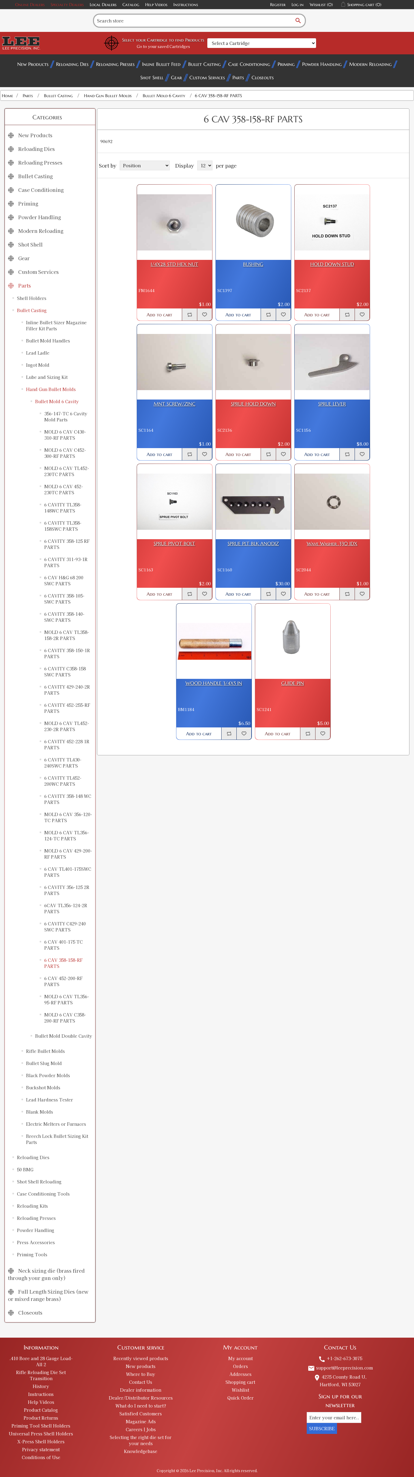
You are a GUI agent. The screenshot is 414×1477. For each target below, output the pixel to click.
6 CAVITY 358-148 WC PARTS (67, 799)
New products (140, 1366)
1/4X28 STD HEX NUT (174, 264)
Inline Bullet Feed (161, 64)
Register (277, 4)
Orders (240, 1366)
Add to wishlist (204, 314)
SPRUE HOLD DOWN (253, 404)
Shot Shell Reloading (39, 1182)
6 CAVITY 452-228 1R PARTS (66, 744)
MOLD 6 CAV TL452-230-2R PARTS (66, 726)
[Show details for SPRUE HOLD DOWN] (253, 362)
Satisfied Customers (140, 1414)
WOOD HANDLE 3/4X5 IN (213, 683)
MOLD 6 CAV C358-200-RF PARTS (65, 1018)
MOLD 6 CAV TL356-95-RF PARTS (66, 999)
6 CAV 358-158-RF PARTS (63, 963)
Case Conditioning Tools (43, 1194)
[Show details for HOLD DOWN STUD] (332, 222)
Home (7, 95)
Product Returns (41, 1418)
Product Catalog (41, 1410)
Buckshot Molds (43, 1087)
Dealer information (140, 1390)
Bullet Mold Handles (48, 341)
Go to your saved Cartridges (163, 46)
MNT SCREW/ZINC (174, 404)
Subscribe (322, 1428)
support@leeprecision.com (340, 1368)
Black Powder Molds (48, 1075)
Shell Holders (31, 298)
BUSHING (253, 264)
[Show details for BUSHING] (253, 222)
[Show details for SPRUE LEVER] (332, 362)
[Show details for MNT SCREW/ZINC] (174, 362)
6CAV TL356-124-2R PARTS (65, 908)
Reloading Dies (72, 64)
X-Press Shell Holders (41, 1441)
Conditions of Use (41, 1457)
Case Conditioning (249, 64)
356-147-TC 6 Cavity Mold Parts (65, 416)
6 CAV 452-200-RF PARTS (63, 981)
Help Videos (156, 4)
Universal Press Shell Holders (41, 1434)
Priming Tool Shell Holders (41, 1426)
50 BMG (25, 1169)
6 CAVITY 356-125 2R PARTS (66, 890)
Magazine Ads (141, 1421)
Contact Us (140, 1382)
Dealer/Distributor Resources (141, 1398)
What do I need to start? (140, 1406)
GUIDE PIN (292, 683)
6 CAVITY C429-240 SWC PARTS (65, 927)
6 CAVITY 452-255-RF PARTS (67, 708)
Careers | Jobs (141, 1429)
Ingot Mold (37, 365)
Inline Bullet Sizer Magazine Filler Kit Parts (56, 325)
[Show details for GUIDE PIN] (292, 641)
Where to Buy (140, 1374)
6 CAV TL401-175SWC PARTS (67, 872)
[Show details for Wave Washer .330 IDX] (332, 501)
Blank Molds (39, 1112)
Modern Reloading (370, 64)
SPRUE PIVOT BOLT (174, 543)
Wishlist (240, 1390)
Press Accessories (36, 1242)
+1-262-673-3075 (340, 1358)
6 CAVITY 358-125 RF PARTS (66, 544)
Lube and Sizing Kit (47, 377)
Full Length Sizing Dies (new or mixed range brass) (48, 1295)
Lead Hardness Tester (49, 1100)
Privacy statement (41, 1449)
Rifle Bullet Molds (45, 1051)
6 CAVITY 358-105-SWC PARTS (64, 599)
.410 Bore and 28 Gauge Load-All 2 (41, 1361)
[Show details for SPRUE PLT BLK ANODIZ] (253, 501)
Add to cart (159, 315)
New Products (32, 64)
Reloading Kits (32, 1206)
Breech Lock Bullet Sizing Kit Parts (57, 1139)
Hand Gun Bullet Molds (51, 389)
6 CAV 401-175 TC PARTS (63, 945)
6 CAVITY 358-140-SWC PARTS (64, 617)
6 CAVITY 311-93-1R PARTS (66, 562)
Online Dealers (30, 4)
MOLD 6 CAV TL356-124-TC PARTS (66, 835)
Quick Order (240, 1398)
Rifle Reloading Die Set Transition (41, 1375)
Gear (176, 77)
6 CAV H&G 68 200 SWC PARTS (63, 580)
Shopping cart (240, 1382)
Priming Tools (32, 1254)
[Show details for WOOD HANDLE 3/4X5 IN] (214, 641)
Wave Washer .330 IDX (332, 543)
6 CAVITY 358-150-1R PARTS (67, 653)
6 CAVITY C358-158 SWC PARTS (65, 671)
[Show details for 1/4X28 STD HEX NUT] (174, 222)
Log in (298, 4)
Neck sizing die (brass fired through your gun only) (46, 1274)
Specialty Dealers (67, 4)
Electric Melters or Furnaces (56, 1124)
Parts (238, 77)
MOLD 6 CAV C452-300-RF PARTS (65, 453)
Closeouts (263, 77)
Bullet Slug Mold (44, 1063)
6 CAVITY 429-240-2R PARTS (67, 690)
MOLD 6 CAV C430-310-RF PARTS (65, 435)
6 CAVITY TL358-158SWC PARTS (63, 526)
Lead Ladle (37, 353)
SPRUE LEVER (332, 404)
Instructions (185, 4)
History (41, 1386)
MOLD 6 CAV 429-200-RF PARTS (68, 854)
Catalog (130, 4)
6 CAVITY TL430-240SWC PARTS (63, 763)
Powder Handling (322, 64)
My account (240, 1358)
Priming (286, 64)
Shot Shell (151, 77)
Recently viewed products (140, 1358)
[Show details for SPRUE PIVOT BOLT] (174, 501)
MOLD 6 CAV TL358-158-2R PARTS (66, 635)
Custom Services (207, 77)
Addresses (240, 1374)
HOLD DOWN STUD (332, 264)
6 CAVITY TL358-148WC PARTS (63, 508)
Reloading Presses (115, 64)
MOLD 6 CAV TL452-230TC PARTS (66, 471)
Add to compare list (189, 314)
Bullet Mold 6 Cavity (57, 401)
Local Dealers (103, 4)
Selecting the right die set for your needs (141, 1440)
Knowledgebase (140, 1451)
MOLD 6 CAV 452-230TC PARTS (63, 489)
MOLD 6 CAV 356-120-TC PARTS (68, 817)
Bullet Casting (204, 64)
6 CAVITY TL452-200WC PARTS (63, 781)
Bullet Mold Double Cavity (63, 1036)
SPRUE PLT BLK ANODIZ (253, 543)
